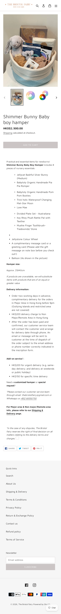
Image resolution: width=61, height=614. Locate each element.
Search (9, 475)
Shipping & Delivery (16, 491)
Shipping (7, 133)
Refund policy (13, 531)
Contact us (11, 523)
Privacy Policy (13, 507)
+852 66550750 (28, 398)
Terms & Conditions (16, 499)
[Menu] (56, 5)
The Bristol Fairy (26, 604)
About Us (11, 483)
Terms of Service (15, 539)
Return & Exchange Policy (20, 515)
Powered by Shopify (41, 604)
